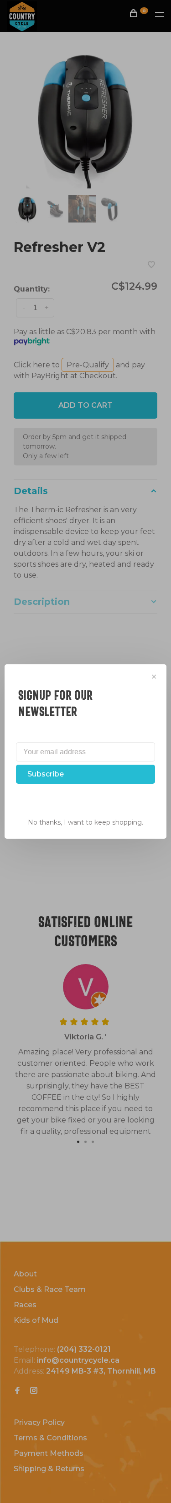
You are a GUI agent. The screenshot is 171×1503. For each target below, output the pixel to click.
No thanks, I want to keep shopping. (85, 822)
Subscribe (45, 774)
